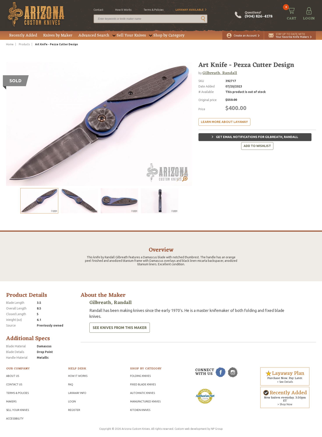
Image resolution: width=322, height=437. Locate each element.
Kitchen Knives (140, 410)
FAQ (70, 384)
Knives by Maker (57, 35)
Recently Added (23, 35)
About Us (12, 375)
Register (74, 410)
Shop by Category (168, 35)
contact (98, 9)
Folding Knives (140, 375)
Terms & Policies (17, 393)
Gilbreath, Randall (219, 73)
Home (10, 44)
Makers (11, 401)
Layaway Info (77, 393)
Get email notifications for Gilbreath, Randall (256, 137)
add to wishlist (257, 146)
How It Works (77, 375)
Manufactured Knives (145, 401)
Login (72, 401)
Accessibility (14, 418)
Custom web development (191, 428)
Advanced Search (93, 35)
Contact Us (14, 384)
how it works (123, 9)
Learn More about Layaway (224, 122)
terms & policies (153, 9)
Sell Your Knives (131, 35)
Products (24, 44)
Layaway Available (189, 9)
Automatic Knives (142, 393)
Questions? (258, 15)
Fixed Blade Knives (143, 384)
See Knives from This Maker (120, 328)
